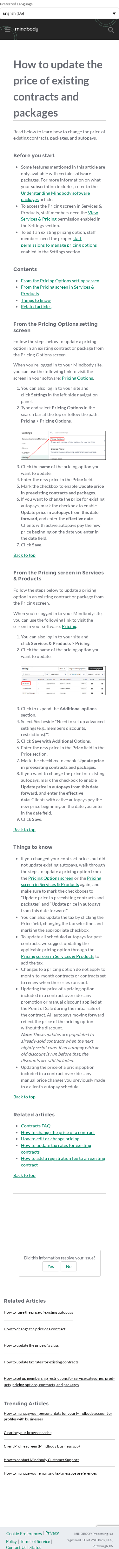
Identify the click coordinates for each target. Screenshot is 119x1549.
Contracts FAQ (35, 1125)
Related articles (36, 306)
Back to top (24, 555)
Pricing (69, 626)
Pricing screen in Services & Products (57, 956)
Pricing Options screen (50, 878)
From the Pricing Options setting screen (60, 280)
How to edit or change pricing (50, 1138)
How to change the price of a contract (58, 1132)
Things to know (36, 300)
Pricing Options (77, 378)
